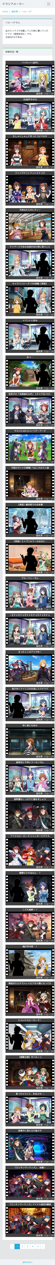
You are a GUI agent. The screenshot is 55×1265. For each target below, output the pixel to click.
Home (5, 11)
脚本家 (15, 11)
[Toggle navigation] (49, 4)
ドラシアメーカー (13, 4)
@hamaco (27, 1262)
